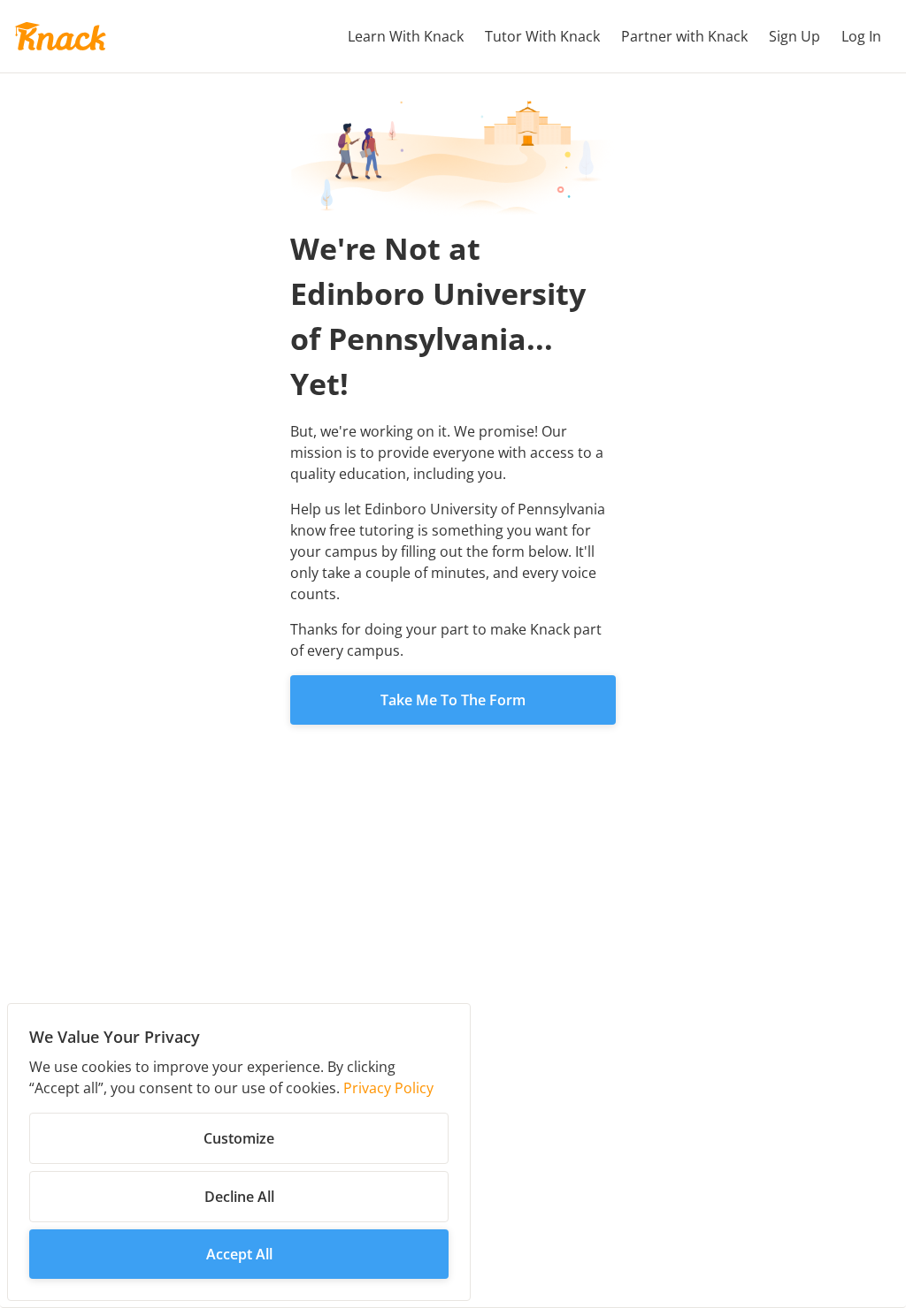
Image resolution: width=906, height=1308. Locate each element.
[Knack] (60, 36)
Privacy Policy (388, 1088)
